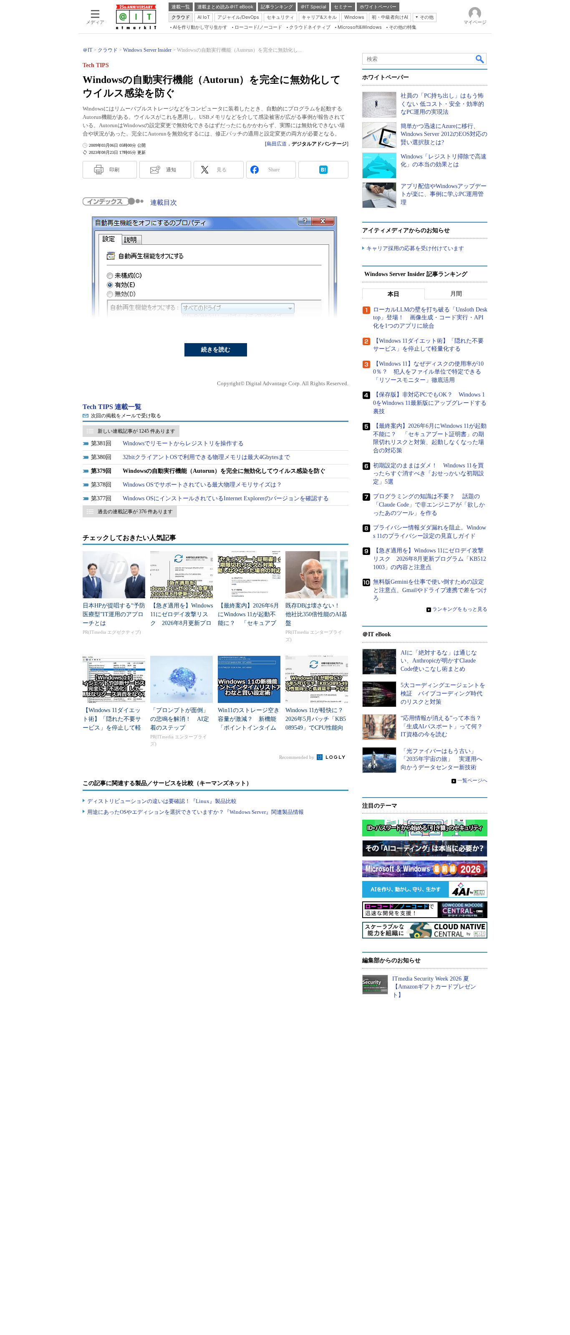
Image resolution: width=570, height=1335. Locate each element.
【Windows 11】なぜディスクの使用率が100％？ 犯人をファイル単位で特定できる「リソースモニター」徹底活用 (428, 372)
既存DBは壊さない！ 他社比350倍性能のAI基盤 (316, 614)
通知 (171, 170)
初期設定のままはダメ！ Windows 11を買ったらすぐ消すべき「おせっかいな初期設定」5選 (428, 473)
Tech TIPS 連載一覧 (112, 406)
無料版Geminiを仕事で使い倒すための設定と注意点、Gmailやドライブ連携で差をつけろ (430, 590)
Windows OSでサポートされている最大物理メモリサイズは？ (202, 485)
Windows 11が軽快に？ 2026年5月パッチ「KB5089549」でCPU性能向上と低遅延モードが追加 (317, 727)
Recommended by (297, 757)
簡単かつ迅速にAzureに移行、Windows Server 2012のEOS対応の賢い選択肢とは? (444, 134)
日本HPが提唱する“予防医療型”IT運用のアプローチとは (114, 614)
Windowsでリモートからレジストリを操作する (183, 443)
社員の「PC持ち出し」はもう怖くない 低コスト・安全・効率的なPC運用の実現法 (442, 104)
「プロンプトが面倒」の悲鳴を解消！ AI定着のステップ (179, 719)
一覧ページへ (472, 780)
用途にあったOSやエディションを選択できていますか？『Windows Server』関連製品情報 (195, 812)
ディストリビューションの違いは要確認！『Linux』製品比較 (162, 801)
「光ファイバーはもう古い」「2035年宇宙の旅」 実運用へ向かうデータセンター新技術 (441, 759)
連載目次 (163, 202)
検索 (480, 59)
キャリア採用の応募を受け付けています (415, 248)
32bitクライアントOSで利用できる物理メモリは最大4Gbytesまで (206, 457)
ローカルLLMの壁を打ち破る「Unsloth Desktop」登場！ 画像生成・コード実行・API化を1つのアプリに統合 (430, 317)
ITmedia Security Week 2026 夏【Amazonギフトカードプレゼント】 (434, 987)
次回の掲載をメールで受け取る (126, 416)
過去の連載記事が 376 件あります (135, 511)
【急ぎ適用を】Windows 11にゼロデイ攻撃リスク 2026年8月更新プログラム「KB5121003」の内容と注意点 (181, 623)
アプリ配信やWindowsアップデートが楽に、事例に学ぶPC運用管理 (444, 194)
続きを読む (215, 349)
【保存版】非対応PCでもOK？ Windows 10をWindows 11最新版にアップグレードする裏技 (430, 402)
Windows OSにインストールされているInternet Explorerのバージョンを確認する (226, 498)
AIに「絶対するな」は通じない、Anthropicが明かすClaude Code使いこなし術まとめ (439, 661)
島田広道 (277, 144)
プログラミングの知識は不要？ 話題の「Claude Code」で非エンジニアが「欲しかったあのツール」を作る (429, 504)
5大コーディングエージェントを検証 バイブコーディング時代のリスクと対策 (443, 693)
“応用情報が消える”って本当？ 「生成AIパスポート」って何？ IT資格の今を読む (445, 726)
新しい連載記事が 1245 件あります (136, 431)
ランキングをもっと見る (459, 609)
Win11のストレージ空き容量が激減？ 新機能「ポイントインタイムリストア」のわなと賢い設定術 (249, 727)
